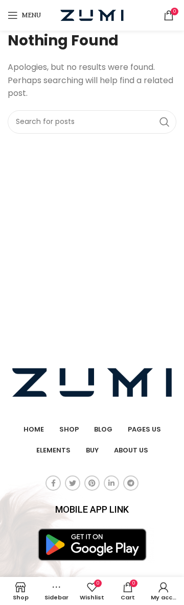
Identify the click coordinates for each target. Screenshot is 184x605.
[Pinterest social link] (92, 483)
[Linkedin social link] (111, 483)
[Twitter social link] (72, 483)
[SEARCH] (164, 122)
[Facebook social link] (53, 483)
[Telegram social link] (131, 483)
